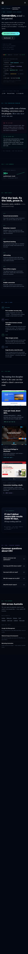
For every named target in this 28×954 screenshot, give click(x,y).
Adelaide (4, 620)
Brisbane (15, 618)
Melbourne (9, 618)
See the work (7, 38)
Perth (19, 618)
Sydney (3, 618)
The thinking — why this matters (12, 151)
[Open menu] (25, 2)
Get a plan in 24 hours (9, 33)
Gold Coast (9, 620)
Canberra (16, 620)
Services (8, 8)
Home (3, 8)
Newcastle (21, 620)
